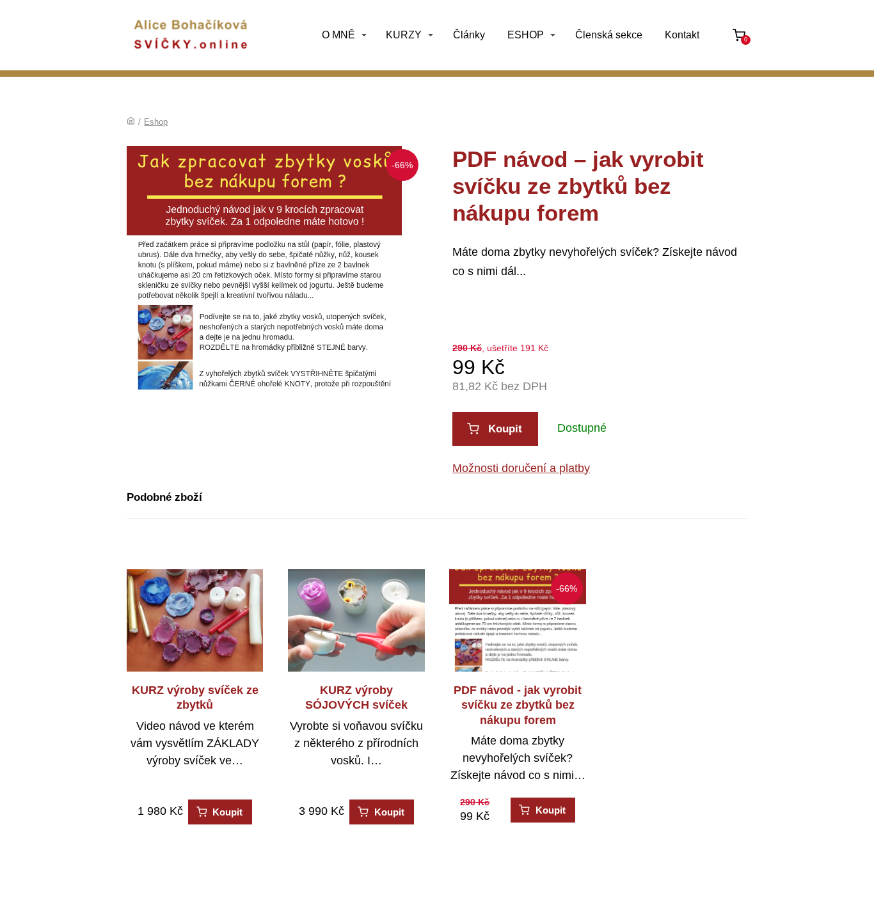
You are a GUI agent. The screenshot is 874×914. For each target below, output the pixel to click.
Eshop (156, 122)
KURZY (404, 34)
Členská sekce (608, 34)
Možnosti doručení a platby (521, 468)
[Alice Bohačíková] (191, 35)
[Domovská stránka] (131, 122)
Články (469, 34)
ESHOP (525, 34)
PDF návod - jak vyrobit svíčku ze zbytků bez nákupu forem (518, 705)
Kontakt (682, 34)
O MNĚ (338, 34)
